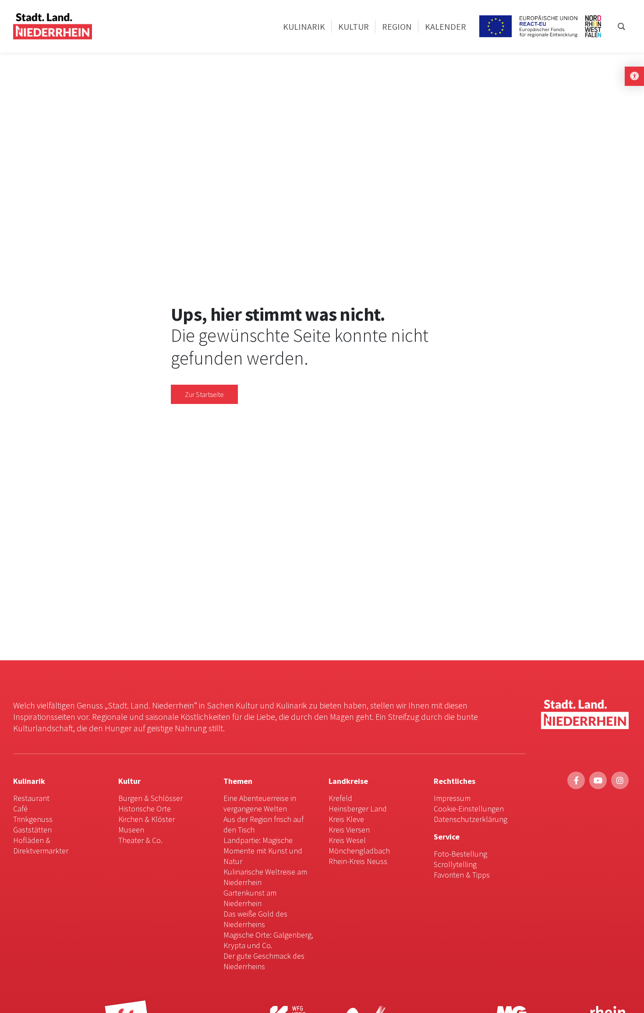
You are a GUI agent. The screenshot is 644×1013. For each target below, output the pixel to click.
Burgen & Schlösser (150, 798)
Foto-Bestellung (460, 854)
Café (20, 809)
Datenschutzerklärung (470, 819)
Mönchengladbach (359, 851)
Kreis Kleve (346, 819)
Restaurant (31, 798)
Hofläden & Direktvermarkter (40, 845)
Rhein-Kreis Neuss (358, 861)
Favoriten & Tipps (462, 875)
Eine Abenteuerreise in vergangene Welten (259, 803)
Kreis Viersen (349, 830)
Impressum (452, 798)
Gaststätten (32, 830)
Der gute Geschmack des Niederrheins (263, 961)
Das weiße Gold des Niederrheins (255, 919)
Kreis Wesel (347, 840)
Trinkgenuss (33, 819)
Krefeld (340, 798)
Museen (131, 830)
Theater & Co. (140, 840)
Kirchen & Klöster (146, 819)
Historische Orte (144, 809)
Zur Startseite (204, 394)
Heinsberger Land (358, 809)
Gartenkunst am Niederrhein (249, 898)
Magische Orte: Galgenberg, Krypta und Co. (268, 940)
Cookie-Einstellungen (469, 809)
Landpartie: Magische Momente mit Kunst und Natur (262, 850)
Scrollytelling (455, 864)
